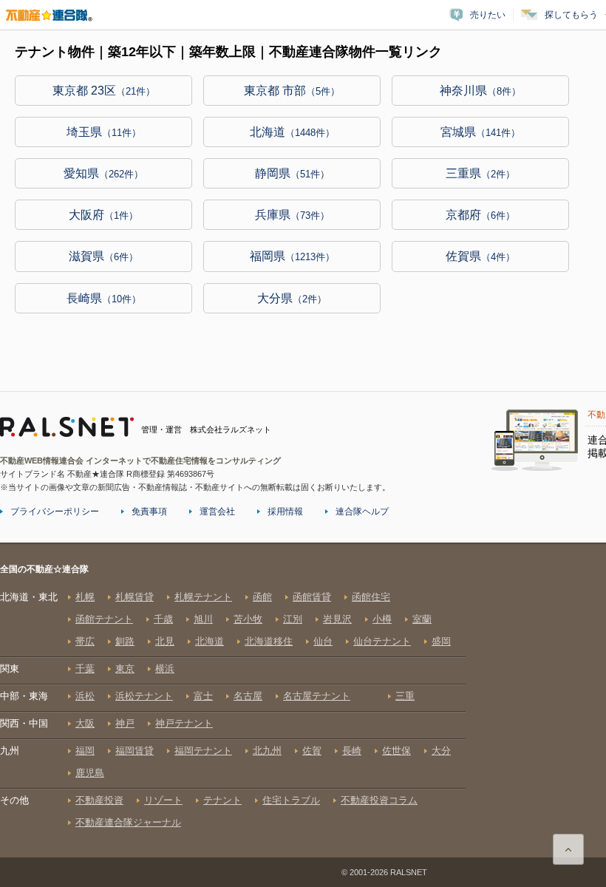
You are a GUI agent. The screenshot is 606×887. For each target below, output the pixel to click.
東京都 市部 (292, 90)
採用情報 (285, 511)
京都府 (480, 214)
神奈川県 (480, 90)
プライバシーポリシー (54, 511)
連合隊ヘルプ (362, 511)
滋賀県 (103, 256)
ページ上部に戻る (568, 849)
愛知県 (103, 173)
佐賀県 (480, 256)
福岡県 (292, 256)
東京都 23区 (103, 90)
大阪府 (103, 214)
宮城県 (480, 132)
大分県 (292, 298)
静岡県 (292, 173)
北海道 (292, 132)
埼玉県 (104, 132)
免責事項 (149, 511)
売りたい (487, 15)
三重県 (480, 173)
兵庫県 (292, 214)
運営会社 (217, 511)
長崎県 (104, 298)
